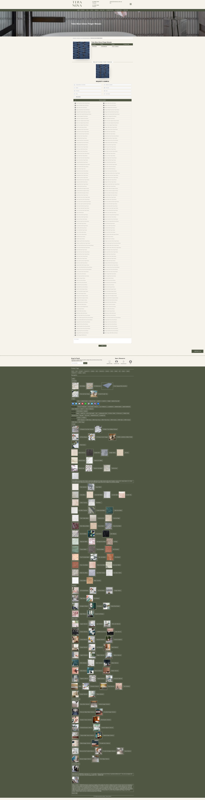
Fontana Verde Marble (101, 510)
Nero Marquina (113, 533)
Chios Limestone (83, 487)
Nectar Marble (101, 526)
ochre (112, 371)
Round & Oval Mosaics (99, 613)
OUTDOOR (82, 10)
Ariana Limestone (82, 452)
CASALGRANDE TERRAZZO (93, 406)
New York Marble (83, 533)
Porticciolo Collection (118, 678)
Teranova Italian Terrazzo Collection (87, 735)
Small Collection (111, 686)
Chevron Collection (83, 631)
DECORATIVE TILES (109, 10)
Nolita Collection (83, 670)
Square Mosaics (83, 613)
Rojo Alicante (117, 557)
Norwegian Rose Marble (101, 541)
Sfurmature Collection (94, 686)
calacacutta (86, 371)
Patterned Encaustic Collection (86, 727)
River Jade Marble (102, 557)
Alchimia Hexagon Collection (104, 704)
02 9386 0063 (95, 5)
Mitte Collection (83, 662)
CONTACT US (197, 351)
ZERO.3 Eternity (113, 419)
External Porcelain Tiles (102, 393)
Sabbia (80, 686)
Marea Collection (115, 662)
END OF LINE (126, 10)
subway (128, 371)
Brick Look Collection (116, 623)
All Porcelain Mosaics (84, 590)
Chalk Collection (118, 631)
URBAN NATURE (92, 401)
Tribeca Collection (100, 694)
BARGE (78, 413)
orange (116, 371)
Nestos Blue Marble (117, 526)
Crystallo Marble (115, 494)
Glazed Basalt (98, 533)
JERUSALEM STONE (103, 413)
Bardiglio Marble (112, 452)
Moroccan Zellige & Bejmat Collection (87, 712)
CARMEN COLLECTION (101, 631)
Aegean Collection (83, 623)
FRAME (109, 401)
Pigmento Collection (84, 678)
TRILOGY (79, 417)
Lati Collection (99, 647)
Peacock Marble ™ (83, 549)
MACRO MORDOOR (126, 406)
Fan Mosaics (99, 606)
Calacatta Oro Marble (98, 460)
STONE (91, 10)
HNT (97, 413)
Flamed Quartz (82, 444)
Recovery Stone (75, 415)
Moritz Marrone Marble (84, 526)
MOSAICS (96, 10)
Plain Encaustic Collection (106, 719)
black (73, 371)
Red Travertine (116, 549)
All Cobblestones (97, 386)
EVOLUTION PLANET (90, 413)
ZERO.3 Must (74, 422)
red (119, 371)
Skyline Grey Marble (83, 572)
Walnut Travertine (97, 580)
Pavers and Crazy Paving (84, 393)
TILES (87, 10)
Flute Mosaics (96, 598)
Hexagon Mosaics (117, 590)
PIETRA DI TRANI (111, 413)
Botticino (126, 452)
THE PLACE (87, 415)
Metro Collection (99, 662)
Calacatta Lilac (81, 468)
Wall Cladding (82, 386)
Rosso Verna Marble (84, 565)
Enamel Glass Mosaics (115, 606)
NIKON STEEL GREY (115, 401)
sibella (123, 371)
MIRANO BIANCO (118, 406)
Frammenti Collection (100, 639)
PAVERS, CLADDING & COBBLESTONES (124, 437)
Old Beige (115, 541)
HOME (78, 10)
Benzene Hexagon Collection (85, 758)
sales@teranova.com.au (116, 1)
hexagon (107, 371)
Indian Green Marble (118, 510)
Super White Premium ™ (101, 572)
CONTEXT (104, 401)
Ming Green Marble (83, 541)
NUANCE (85, 411)
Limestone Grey (101, 518)
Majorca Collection (100, 655)
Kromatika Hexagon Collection (109, 712)
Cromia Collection (83, 639)
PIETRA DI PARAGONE (82, 406)
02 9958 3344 (95, 1)
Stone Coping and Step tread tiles (120, 386)
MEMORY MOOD (84, 401)
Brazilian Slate (97, 452)
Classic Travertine (83, 502)
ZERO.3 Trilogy (81, 422)
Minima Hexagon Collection (85, 743)
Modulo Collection (114, 670)
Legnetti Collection (84, 655)
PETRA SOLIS (119, 413)
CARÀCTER (83, 413)
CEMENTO (99, 401)
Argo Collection (99, 623)
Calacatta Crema (82, 460)
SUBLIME (81, 415)
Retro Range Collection (104, 758)
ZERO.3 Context (127, 419)
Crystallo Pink (128, 494)
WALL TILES (102, 10)
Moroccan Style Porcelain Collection (87, 751)
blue (76, 371)
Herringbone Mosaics (84, 606)
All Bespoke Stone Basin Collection (86, 429)
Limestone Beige (116, 518)
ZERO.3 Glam (88, 419)
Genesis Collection (83, 647)
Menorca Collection (98, 670)
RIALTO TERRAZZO (89, 408)
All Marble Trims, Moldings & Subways (110, 429)
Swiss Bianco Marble (117, 572)
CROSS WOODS (80, 411)
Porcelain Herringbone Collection (109, 751)
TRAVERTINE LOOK (94, 415)
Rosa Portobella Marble (84, 557)
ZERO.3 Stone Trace (96, 419)
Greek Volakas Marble (84, 518)
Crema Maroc (82, 494)
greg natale (102, 371)
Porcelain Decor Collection (105, 743)
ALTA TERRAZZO (103, 406)
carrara (92, 371)
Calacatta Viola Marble (98, 468)
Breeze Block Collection (84, 704)
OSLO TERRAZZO (75, 408)
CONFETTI (82, 408)
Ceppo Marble (98, 487)
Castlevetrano (114, 468)
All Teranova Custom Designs (102, 437)
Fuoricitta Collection (118, 639)
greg (97, 371)
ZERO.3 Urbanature (81, 419)
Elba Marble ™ (98, 502)
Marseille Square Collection (108, 735)
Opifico (78, 401)
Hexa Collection (128, 751)
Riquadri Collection (101, 678)
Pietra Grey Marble (100, 549)
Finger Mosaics (83, 598)
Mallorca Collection (117, 655)
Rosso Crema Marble (101, 565)
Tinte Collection (126, 686)
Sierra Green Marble (116, 565)
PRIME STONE (126, 413)
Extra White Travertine (83, 510)
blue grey (81, 371)
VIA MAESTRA (102, 415)
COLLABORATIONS (118, 10)
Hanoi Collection (115, 647)
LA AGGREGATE (110, 406)
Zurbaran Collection (83, 694)
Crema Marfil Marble (98, 494)
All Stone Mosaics (83, 437)
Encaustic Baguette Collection (107, 727)
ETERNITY (84, 417)
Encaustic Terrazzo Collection (86, 719)
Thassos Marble (83, 580)
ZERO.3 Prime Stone (105, 419)
